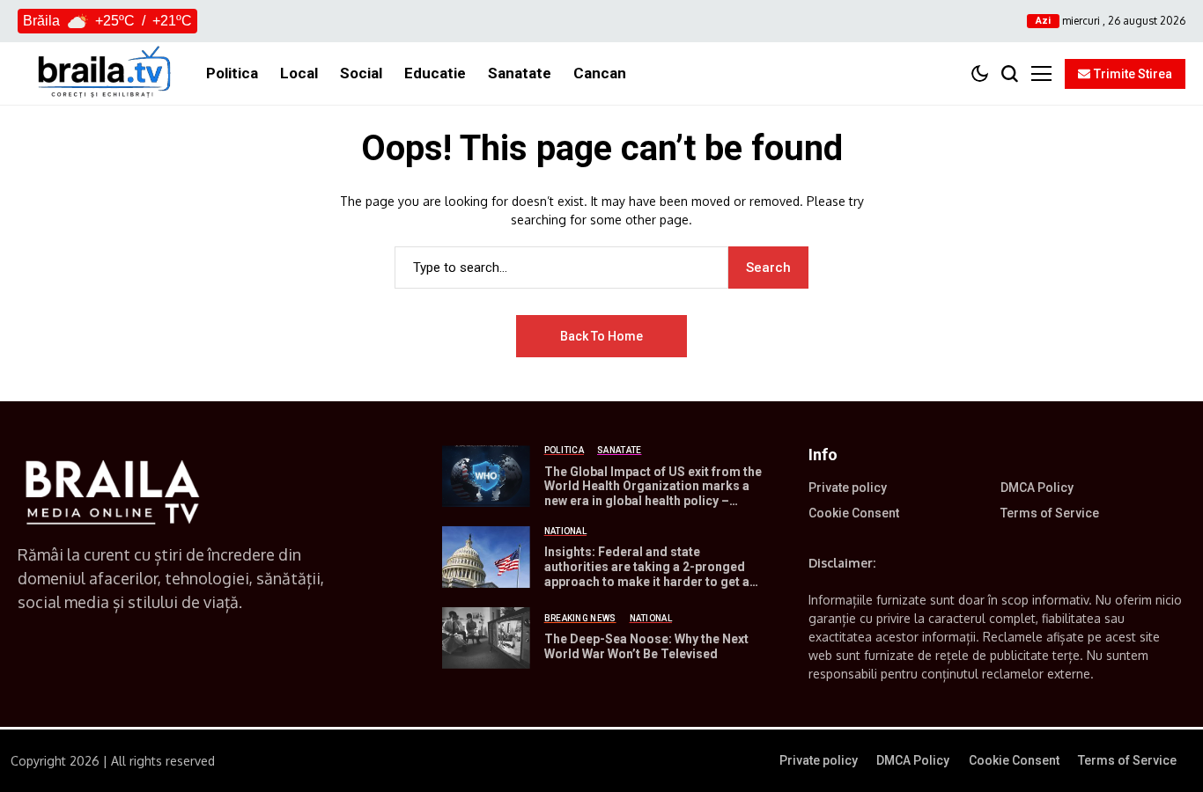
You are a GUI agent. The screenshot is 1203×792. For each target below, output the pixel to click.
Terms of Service (1049, 513)
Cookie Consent (853, 513)
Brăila (41, 20)
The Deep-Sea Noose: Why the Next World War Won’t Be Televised (646, 646)
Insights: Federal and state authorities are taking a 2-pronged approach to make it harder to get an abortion (650, 574)
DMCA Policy (1037, 487)
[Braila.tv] (103, 73)
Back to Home (601, 336)
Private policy (847, 487)
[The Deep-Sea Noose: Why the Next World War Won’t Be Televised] (486, 638)
